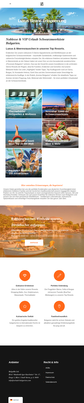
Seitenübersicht (51, 382)
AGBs (48, 368)
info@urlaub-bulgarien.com (20, 380)
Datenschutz (50, 377)
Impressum (50, 372)
